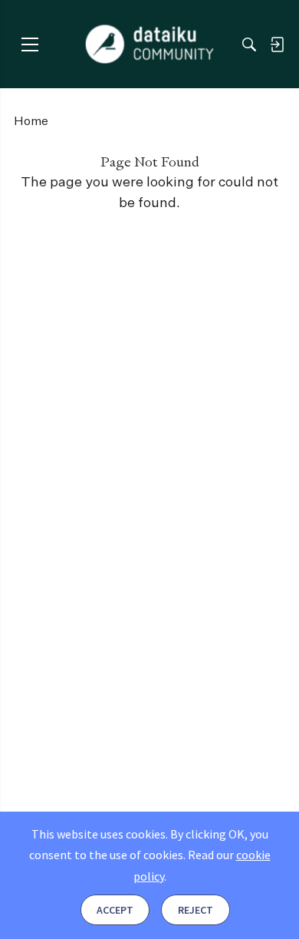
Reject (195, 910)
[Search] (249, 44)
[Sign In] (277, 44)
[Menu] (29, 44)
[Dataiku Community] (150, 44)
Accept (115, 910)
